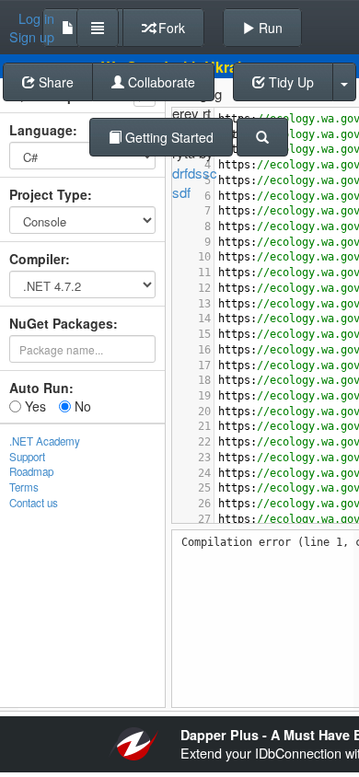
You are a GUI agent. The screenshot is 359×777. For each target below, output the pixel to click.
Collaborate (159, 82)
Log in (36, 18)
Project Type (48, 194)
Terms (24, 487)
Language (41, 130)
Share (54, 82)
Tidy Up (289, 82)
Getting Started (168, 137)
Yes (33, 406)
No (81, 406)
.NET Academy (44, 441)
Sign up (31, 37)
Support (27, 456)
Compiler (37, 258)
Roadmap (31, 471)
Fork (170, 27)
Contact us (33, 502)
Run (269, 27)
